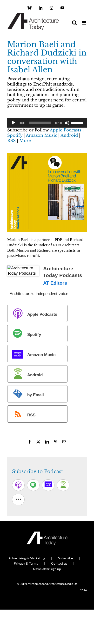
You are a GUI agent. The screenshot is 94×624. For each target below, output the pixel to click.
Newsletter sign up (47, 569)
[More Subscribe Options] (18, 499)
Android (69, 135)
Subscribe (65, 558)
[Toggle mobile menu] (84, 22)
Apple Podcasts (65, 130)
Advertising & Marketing (26, 558)
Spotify (14, 135)
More (25, 140)
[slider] (77, 122)
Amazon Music (41, 135)
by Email (35, 395)
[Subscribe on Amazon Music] (48, 485)
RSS (11, 140)
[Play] (13, 122)
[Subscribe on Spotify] (33, 485)
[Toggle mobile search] (74, 22)
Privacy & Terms (26, 563)
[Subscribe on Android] (63, 485)
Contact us (59, 563)
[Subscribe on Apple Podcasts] (18, 485)
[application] (47, 123)
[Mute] (67, 122)
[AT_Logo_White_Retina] (47, 533)
